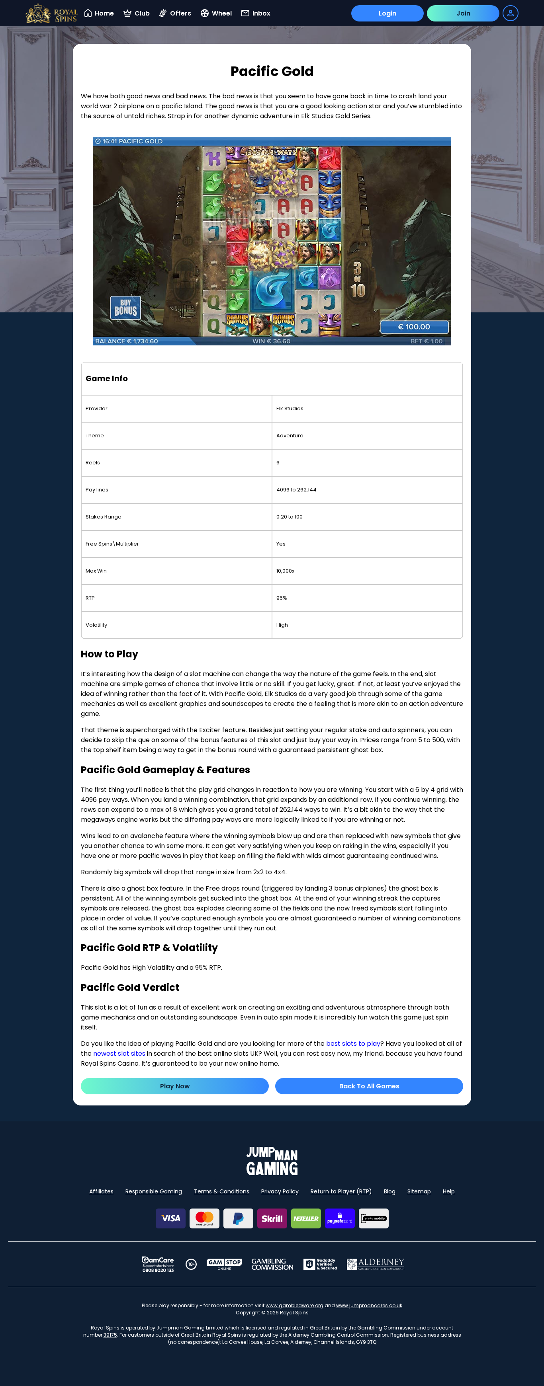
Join (463, 13)
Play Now (175, 1086)
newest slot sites (119, 1053)
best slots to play (353, 1043)
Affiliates (101, 1191)
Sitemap (419, 1191)
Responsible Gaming (153, 1191)
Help (449, 1191)
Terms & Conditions (221, 1191)
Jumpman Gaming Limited (190, 1327)
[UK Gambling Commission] (272, 1264)
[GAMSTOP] (224, 1264)
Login (387, 13)
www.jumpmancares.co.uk (369, 1305)
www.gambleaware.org (294, 1305)
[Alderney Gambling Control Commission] (376, 1264)
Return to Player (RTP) (341, 1191)
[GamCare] (158, 1264)
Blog (389, 1191)
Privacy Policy (280, 1191)
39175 (110, 1334)
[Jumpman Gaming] (272, 1172)
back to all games (369, 1086)
